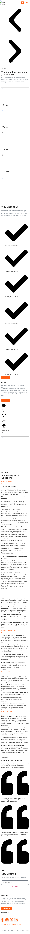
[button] (22, 2)
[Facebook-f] (2, 920)
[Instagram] (7, 920)
